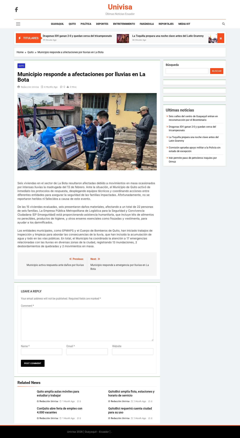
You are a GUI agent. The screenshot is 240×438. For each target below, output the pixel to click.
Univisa (120, 7)
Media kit (184, 23)
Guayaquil (57, 23)
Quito (72, 23)
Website (116, 346)
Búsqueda (172, 64)
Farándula (147, 23)
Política (86, 23)
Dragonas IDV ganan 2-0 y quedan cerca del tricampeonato (63, 35)
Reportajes (166, 23)
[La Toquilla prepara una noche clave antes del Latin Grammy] (109, 40)
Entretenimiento (124, 23)
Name (25, 346)
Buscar (216, 71)
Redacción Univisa (30, 86)
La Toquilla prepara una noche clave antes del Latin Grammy (154, 35)
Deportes (102, 23)
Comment (27, 305)
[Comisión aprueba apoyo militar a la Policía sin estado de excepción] (201, 40)
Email (70, 346)
